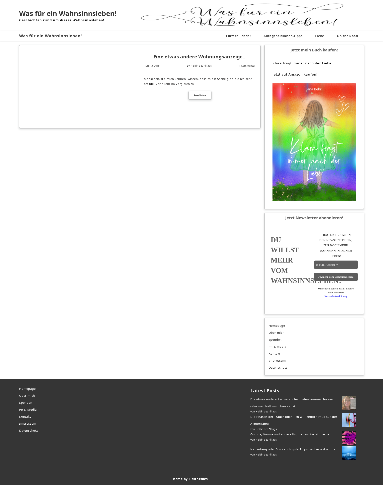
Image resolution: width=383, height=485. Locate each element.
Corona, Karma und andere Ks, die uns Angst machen (290, 434)
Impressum (277, 360)
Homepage (277, 326)
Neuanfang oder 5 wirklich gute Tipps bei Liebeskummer (293, 449)
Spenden (275, 339)
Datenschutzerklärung (335, 296)
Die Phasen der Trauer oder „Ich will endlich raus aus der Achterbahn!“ (293, 420)
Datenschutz (278, 367)
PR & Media (277, 346)
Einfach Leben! (238, 36)
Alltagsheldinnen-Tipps (283, 36)
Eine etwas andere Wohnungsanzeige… (200, 56)
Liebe (319, 36)
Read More (200, 95)
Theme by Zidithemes (189, 479)
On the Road (347, 36)
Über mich (276, 332)
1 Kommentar (247, 65)
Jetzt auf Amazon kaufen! (295, 74)
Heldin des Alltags (201, 65)
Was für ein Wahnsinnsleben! (67, 13)
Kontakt (274, 353)
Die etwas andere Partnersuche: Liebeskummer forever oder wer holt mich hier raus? (292, 402)
